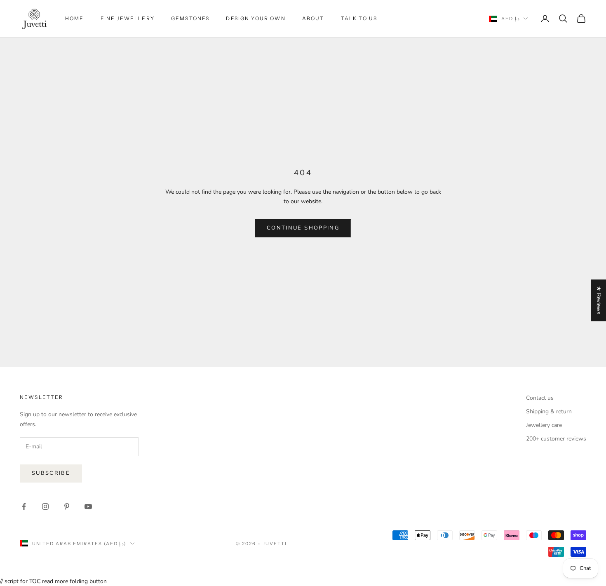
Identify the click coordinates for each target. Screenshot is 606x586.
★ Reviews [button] (599, 300)
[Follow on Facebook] (24, 506)
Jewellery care (544, 425)
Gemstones (190, 18)
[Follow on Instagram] (45, 506)
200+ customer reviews (556, 439)
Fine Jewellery (128, 18)
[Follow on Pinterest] (67, 506)
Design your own (255, 18)
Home (74, 18)
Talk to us (359, 18)
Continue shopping (303, 228)
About (313, 18)
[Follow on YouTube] (88, 506)
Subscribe (51, 473)
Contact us (540, 398)
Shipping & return (549, 411)
